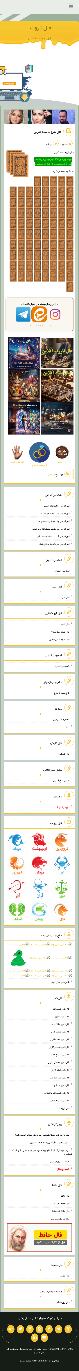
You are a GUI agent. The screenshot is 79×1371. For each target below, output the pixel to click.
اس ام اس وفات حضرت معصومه (53, 521)
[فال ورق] (24, 419)
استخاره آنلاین (62, 570)
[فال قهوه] (57, 386)
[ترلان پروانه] (40, 117)
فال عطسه (64, 1275)
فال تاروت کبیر (62, 1016)
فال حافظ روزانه (61, 1203)
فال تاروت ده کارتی (60, 1077)
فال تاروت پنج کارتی (59, 1054)
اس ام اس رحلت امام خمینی (56, 505)
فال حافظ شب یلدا (60, 1210)
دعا (67, 726)
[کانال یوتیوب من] (44, 1337)
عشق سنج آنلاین (61, 780)
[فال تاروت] (57, 353)
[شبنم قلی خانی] (16, 117)
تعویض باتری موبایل (59, 1161)
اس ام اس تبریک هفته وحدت (55, 513)
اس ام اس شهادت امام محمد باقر (53, 536)
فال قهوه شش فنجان (59, 639)
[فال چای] (57, 419)
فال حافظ (65, 1195)
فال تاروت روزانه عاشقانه (56, 1092)
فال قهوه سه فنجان (60, 631)
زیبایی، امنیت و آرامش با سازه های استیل (49, 1142)
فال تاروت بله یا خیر (59, 1100)
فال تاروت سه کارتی (48, 131)
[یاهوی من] (68, 1329)
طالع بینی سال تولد (60, 981)
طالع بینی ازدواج (61, 692)
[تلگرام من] (58, 1329)
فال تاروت (40, 27)
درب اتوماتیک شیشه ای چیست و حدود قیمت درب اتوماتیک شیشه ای (42, 1152)
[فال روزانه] (24, 353)
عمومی (51, 474)
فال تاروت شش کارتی (58, 1062)
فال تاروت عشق (61, 1085)
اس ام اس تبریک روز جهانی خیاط (54, 543)
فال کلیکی (64, 753)
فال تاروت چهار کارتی (59, 1046)
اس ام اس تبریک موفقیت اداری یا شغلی (50, 528)
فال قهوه (65, 624)
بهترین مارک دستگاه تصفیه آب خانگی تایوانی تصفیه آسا (42, 1134)
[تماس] (30, 1329)
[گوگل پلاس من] (11, 1329)
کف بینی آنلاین (62, 665)
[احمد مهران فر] (63, 117)
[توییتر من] (20, 1329)
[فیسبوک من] (49, 1329)
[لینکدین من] (34, 1337)
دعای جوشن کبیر (61, 719)
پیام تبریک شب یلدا (60, 1218)
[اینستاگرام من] (39, 1329)
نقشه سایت (25, 1360)
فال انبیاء (65, 597)
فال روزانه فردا (62, 1302)
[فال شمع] (24, 386)
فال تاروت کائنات (60, 1023)
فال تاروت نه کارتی (60, 1069)
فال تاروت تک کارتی (59, 1031)
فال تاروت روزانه (61, 1008)
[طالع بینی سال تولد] (39, 961)
